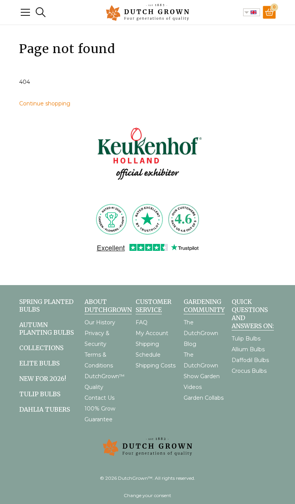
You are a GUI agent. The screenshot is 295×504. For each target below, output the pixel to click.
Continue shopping (44, 103)
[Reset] (25, 12)
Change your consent (147, 495)
